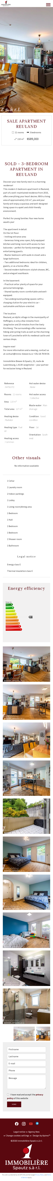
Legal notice (19, 1131)
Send (14, 1104)
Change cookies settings (17, 1135)
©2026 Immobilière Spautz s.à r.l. (26, 1140)
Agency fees (34, 1131)
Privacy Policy (39, 1175)
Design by (41, 1135)
